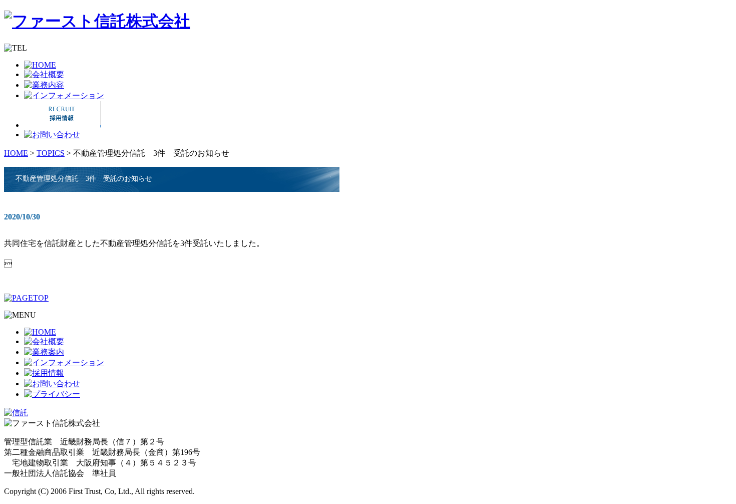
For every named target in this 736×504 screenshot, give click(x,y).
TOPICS (51, 153)
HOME (16, 153)
